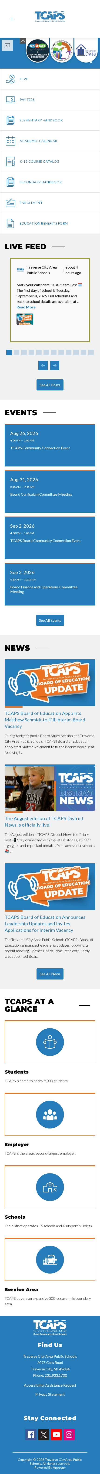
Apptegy (59, 1467)
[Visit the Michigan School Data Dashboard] (86, 50)
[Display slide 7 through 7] (54, 352)
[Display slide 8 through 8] (61, 352)
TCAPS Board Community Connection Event (46, 540)
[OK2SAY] (37, 50)
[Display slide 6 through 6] (46, 352)
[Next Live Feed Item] (54, 365)
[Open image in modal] (25, 319)
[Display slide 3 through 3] (24, 352)
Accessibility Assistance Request (50, 1385)
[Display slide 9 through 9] (68, 352)
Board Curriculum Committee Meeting (42, 494)
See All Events (50, 620)
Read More (26, 307)
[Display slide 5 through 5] (39, 352)
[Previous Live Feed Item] (43, 365)
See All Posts (50, 385)
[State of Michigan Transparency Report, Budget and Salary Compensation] (61, 50)
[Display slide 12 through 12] (91, 352)
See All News (50, 974)
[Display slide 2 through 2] (16, 352)
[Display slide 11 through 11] (83, 352)
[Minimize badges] (23, 41)
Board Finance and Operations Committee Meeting (43, 589)
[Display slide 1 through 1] (9, 352)
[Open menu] (12, 19)
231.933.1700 (56, 1375)
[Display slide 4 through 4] (31, 352)
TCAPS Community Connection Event (41, 448)
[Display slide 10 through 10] (76, 352)
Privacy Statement (50, 1394)
